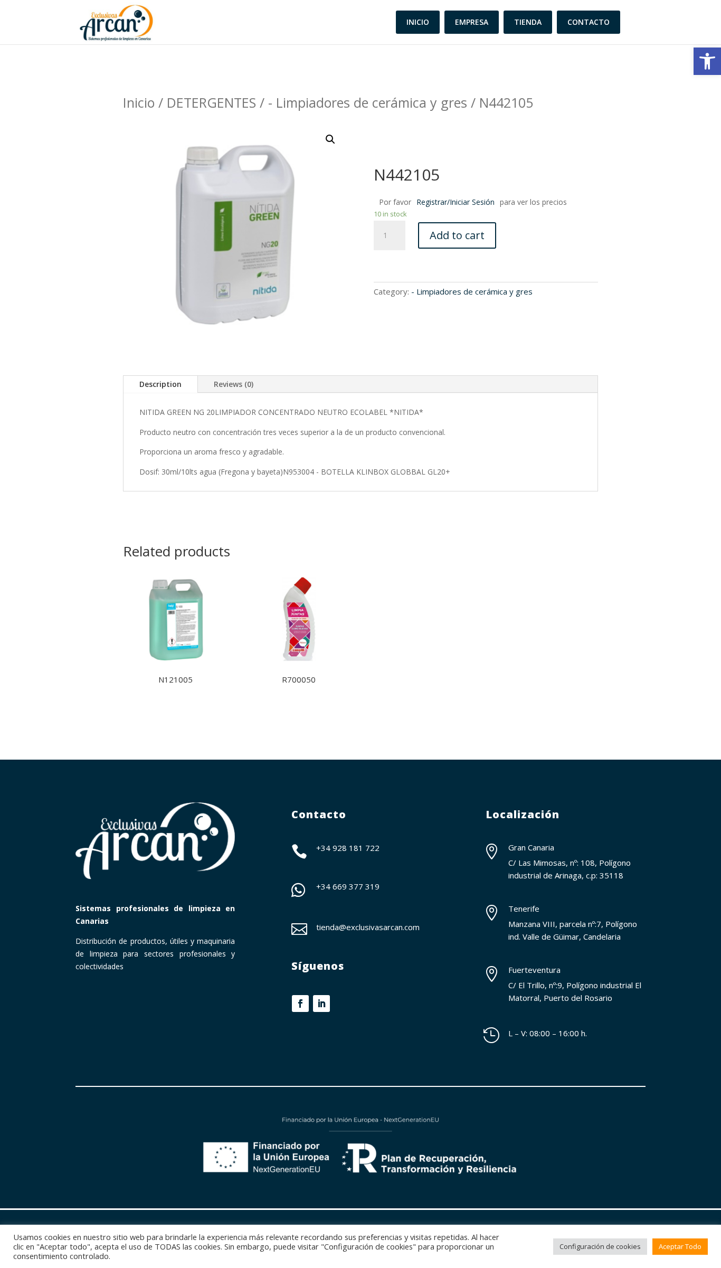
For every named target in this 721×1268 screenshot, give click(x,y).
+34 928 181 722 (348, 848)
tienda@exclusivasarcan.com (368, 927)
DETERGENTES (211, 102)
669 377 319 (356, 886)
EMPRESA (471, 22)
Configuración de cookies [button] (600, 1246)
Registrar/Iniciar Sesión (455, 202)
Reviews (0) (233, 384)
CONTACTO (588, 22)
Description (160, 384)
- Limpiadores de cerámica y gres (367, 102)
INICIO (417, 22)
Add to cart (457, 235)
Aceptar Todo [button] (680, 1246)
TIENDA (528, 22)
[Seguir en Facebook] (300, 1003)
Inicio (139, 102)
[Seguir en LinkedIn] (321, 1003)
